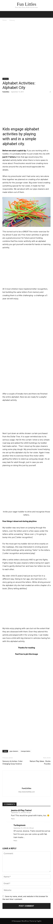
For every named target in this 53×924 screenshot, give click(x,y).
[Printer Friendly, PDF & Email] (46, 128)
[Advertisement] (26, 50)
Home (4, 20)
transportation (25, 751)
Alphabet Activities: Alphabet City (18, 85)
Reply (13, 819)
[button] (49, 14)
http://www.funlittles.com (26, 792)
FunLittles (5, 92)
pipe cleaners (14, 751)
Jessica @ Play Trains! (21, 810)
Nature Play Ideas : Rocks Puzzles (40, 762)
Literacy (12, 20)
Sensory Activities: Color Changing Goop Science (12, 762)
